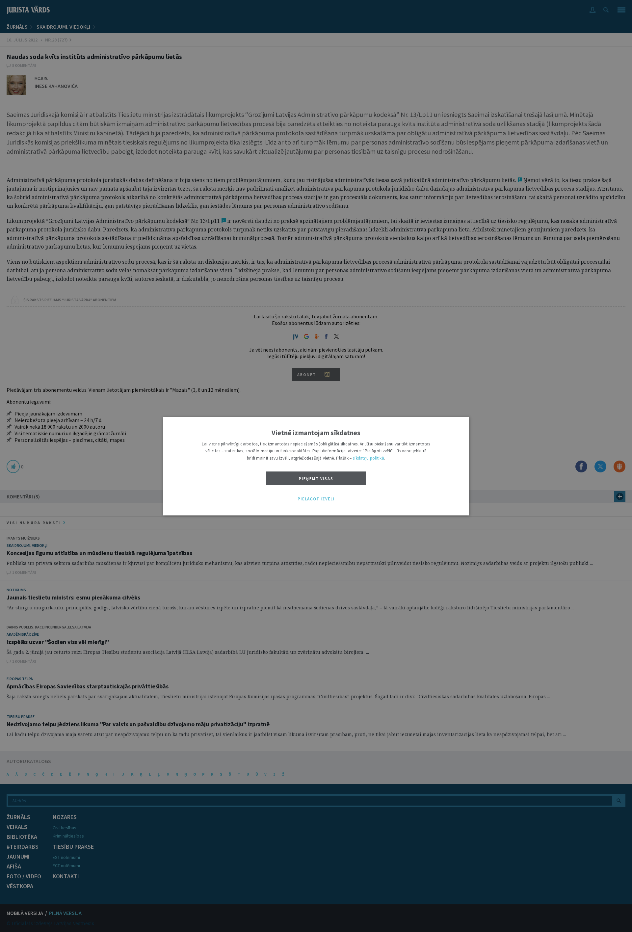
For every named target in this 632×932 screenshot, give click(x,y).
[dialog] (316, 466)
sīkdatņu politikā (368, 458)
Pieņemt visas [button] (316, 478)
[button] (316, 499)
